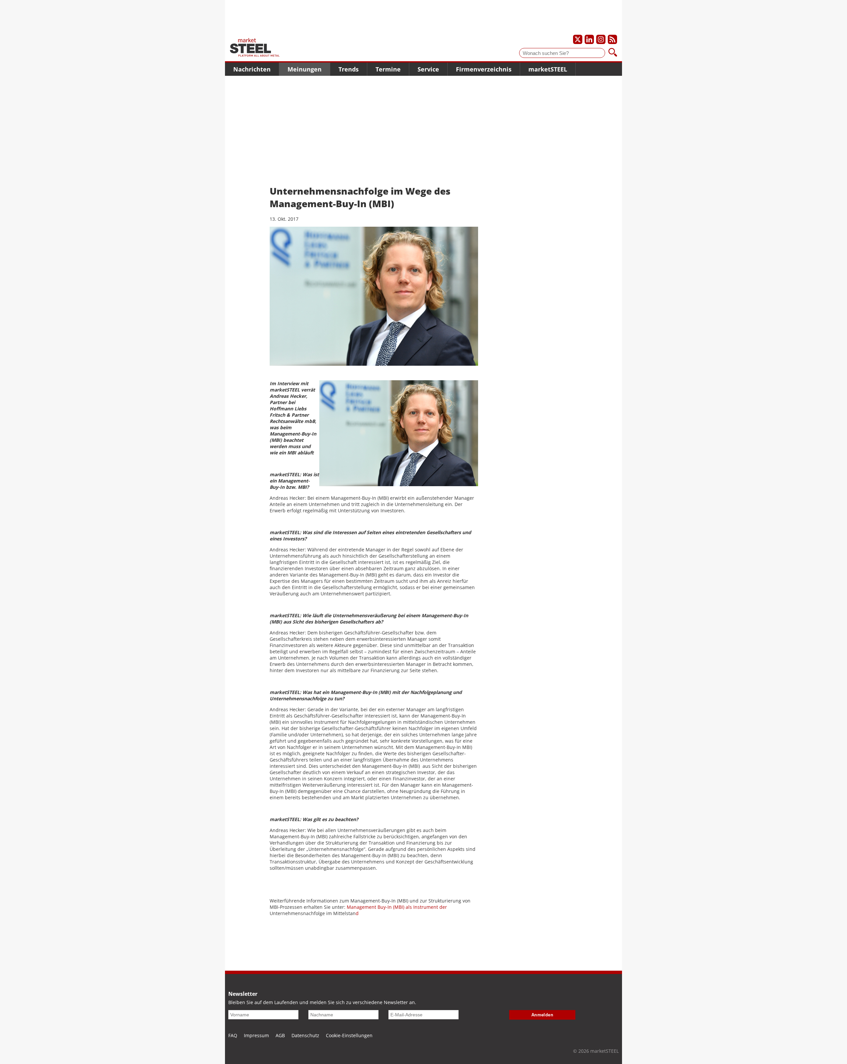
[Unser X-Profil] (577, 39)
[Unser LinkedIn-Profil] (589, 39)
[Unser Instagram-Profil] (600, 39)
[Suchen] (612, 53)
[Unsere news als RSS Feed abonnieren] (612, 39)
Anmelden (542, 1014)
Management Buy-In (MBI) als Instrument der (397, 907)
